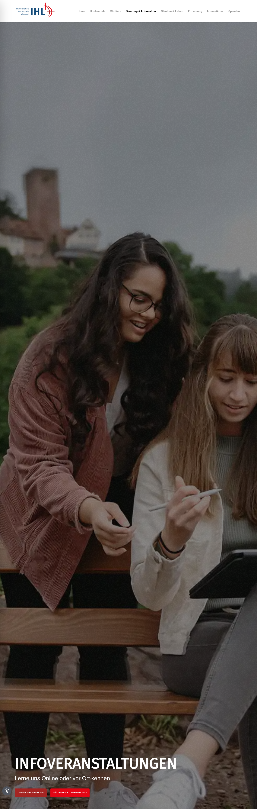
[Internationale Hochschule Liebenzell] (35, 11)
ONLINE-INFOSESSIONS (31, 792)
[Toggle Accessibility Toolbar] (7, 791)
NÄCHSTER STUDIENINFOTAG (70, 792)
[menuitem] (81, 11)
